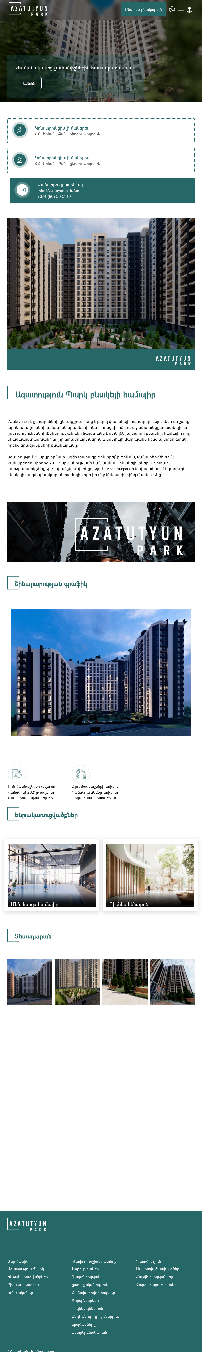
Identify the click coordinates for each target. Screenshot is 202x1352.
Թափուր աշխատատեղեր (95, 1261)
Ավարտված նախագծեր (157, 1268)
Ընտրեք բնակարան (143, 9)
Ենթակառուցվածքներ (27, 1276)
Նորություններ (85, 1268)
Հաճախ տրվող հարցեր (93, 1292)
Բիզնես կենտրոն (23, 1284)
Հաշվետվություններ (154, 1276)
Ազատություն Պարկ (25, 1268)
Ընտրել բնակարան (39, 83)
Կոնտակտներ (20, 1292)
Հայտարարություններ (156, 1284)
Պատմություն (148, 1261)
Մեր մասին (17, 1261)
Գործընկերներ (85, 1300)
